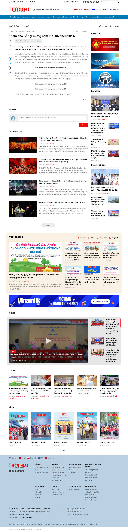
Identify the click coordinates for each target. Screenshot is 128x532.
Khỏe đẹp (116, 26)
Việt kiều (25, 17)
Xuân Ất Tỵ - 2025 (15, 442)
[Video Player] (48, 341)
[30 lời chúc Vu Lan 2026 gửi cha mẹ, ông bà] (113, 142)
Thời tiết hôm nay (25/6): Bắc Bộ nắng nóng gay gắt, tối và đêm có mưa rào (109, 391)
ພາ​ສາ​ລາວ (116, 9)
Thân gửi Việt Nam (41, 472)
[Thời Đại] (19, 9)
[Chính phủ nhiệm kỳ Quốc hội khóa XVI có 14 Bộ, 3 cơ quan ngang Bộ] (111, 270)
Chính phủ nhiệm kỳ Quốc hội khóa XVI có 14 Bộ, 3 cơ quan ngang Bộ (111, 280)
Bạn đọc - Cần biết (112, 396)
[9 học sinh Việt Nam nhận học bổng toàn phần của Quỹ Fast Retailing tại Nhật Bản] (64, 380)
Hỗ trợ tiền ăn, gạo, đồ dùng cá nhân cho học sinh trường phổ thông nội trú (34, 276)
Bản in (11, 407)
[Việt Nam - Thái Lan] (87, 426)
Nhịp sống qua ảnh (24, 281)
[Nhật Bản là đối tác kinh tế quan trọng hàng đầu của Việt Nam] (111, 246)
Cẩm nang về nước (58, 472)
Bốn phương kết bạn (42, 467)
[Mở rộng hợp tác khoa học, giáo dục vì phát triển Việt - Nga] (105, 103)
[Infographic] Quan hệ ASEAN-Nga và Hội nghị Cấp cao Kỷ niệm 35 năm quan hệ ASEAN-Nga (73, 256)
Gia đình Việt (74, 17)
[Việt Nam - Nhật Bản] (64, 426)
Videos (47, 9)
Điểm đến (108, 26)
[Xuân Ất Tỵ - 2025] (18, 426)
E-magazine (103, 238)
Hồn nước (38, 492)
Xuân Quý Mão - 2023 (107, 442)
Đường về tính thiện (91, 475)
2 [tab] (64, 450)
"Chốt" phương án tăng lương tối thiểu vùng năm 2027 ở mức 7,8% (41, 391)
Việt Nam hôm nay (96, 17)
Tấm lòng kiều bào (58, 467)
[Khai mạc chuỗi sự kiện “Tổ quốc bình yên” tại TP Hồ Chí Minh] (23, 209)
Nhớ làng (38, 495)
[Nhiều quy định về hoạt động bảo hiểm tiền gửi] (87, 380)
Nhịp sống (55, 489)
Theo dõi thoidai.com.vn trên (24, 41)
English (79, 9)
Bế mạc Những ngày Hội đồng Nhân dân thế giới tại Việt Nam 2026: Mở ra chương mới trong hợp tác (98, 128)
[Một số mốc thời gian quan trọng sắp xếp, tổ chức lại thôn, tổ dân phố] (92, 246)
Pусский (98, 9)
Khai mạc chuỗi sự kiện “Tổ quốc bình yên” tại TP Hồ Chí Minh (62, 202)
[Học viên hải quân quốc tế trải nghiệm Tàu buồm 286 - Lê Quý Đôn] (105, 177)
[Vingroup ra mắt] (23, 166)
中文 (88, 9)
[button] (48, 341)
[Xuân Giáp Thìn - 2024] (41, 426)
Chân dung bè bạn (41, 470)
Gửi (83, 125)
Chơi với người (73, 472)
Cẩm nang (88, 480)
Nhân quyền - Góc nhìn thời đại (57, 17)
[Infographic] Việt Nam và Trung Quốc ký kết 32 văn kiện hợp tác (92, 280)
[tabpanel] (18, 387)
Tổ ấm (37, 489)
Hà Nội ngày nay (74, 489)
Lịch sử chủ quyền (91, 497)
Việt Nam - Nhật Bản (61, 442)
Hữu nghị (16, 17)
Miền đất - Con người (92, 489)
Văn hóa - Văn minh (58, 492)
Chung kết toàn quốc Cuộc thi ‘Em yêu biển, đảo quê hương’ (98, 213)
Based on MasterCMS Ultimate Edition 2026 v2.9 (25, 529)
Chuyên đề (96, 33)
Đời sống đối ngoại (75, 467)
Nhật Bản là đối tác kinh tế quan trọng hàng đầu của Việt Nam (111, 255)
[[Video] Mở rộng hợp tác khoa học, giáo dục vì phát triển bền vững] (113, 153)
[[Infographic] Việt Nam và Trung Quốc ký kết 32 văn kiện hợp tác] (92, 270)
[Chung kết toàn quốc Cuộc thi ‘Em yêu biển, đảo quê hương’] (113, 213)
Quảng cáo (56, 9)
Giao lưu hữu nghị (91, 500)
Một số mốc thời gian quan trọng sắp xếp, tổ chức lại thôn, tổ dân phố (92, 255)
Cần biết (12, 370)
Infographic (115, 238)
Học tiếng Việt (56, 480)
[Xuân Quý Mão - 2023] (109, 426)
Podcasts (83, 238)
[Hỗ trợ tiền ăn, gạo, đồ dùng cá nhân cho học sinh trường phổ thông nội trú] (35, 257)
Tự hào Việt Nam (57, 470)
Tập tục (37, 497)
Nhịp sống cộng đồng (59, 475)
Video (92, 238)
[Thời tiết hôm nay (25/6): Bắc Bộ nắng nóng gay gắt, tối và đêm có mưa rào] (109, 380)
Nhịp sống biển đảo (91, 495)
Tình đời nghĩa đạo (91, 470)
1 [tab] (63, 450)
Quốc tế (84, 17)
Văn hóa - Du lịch (19, 26)
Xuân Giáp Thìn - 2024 (38, 442)
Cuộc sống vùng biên (92, 492)
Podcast (38, 9)
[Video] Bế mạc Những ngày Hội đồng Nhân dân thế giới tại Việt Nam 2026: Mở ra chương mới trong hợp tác (112, 326)
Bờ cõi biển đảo (110, 17)
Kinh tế (86, 394)
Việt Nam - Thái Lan (83, 442)
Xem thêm (48, 225)
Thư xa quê (55, 478)
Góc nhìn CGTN (57, 495)
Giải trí (101, 26)
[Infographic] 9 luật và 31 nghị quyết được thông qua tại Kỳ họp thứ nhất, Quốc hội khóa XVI (73, 281)
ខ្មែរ (107, 9)
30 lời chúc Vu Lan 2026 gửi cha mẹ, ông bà (98, 142)
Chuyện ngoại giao (37, 17)
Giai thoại (72, 470)
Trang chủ (13, 32)
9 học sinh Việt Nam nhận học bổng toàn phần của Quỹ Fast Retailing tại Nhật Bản (63, 391)
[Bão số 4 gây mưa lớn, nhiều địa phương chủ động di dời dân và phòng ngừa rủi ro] (113, 199)
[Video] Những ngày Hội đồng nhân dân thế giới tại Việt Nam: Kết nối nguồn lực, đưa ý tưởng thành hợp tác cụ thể (112, 357)
